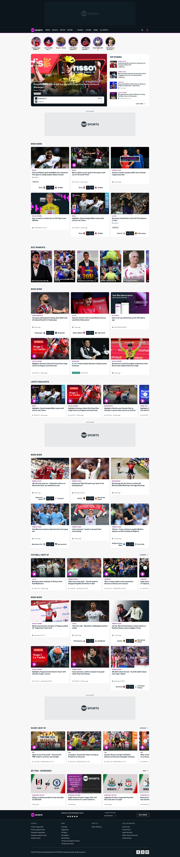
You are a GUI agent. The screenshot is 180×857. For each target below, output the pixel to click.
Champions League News (38, 832)
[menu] (142, 30)
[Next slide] (145, 394)
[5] (77, 816)
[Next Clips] (146, 266)
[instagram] (147, 852)
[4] (75, 816)
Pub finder (64, 827)
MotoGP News (65, 838)
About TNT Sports (97, 827)
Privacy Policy (126, 829)
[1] (68, 816)
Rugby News (64, 829)
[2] (70, 816)
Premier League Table (37, 827)
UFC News (64, 832)
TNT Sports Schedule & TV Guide (70, 841)
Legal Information (127, 832)
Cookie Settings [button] (126, 838)
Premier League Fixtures (38, 829)
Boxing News (65, 835)
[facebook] (138, 852)
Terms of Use (126, 827)
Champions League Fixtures (39, 835)
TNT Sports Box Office (67, 843)
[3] (72, 816)
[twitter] (143, 852)
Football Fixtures (35, 838)
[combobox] (110, 816)
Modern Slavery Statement (130, 835)
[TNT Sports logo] (36, 30)
